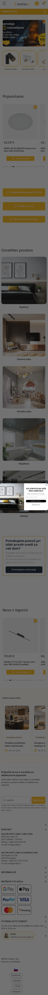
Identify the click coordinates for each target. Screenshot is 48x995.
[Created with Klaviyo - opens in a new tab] (24, 511)
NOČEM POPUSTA (36, 504)
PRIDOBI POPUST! (36, 501)
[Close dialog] (46, 485)
